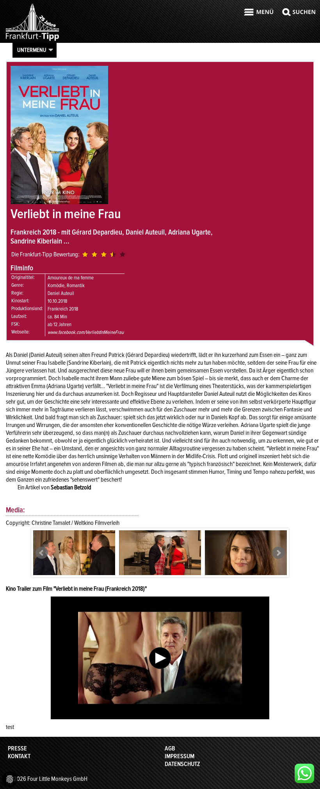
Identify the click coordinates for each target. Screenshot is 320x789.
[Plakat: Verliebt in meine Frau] (59, 202)
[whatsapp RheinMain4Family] (304, 773)
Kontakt (19, 756)
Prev (42, 553)
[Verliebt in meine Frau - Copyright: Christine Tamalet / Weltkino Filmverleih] (74, 557)
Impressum (179, 756)
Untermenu (31, 49)
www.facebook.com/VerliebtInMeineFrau (86, 332)
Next (278, 553)
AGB (170, 748)
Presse (17, 748)
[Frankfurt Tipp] (32, 40)
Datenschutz (182, 764)
